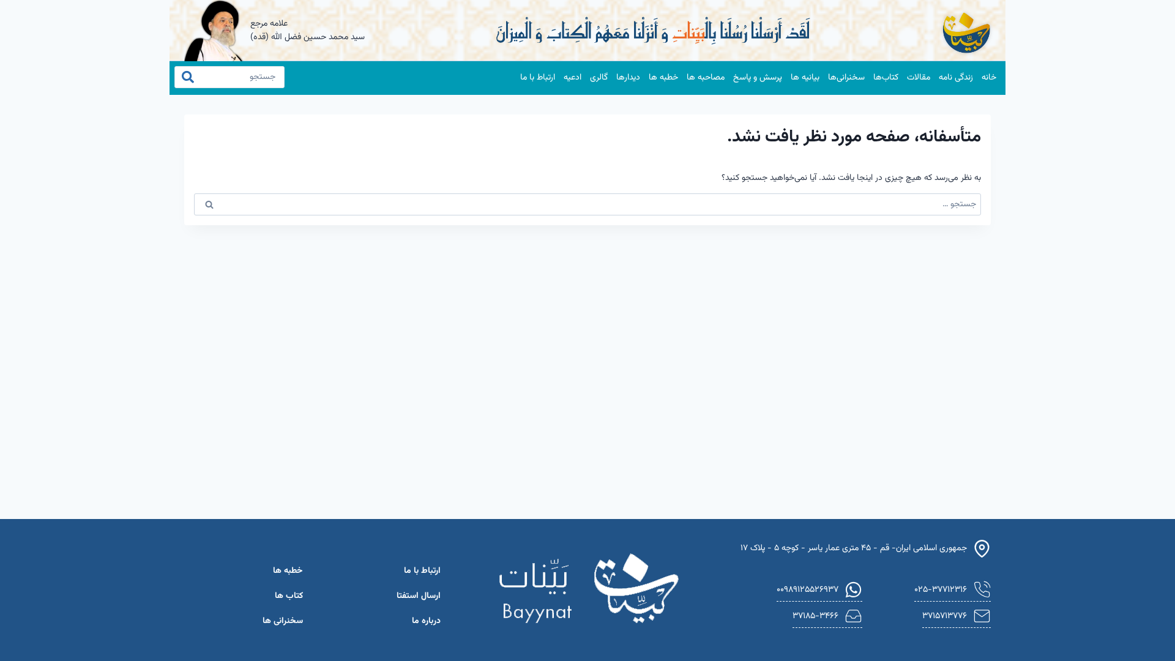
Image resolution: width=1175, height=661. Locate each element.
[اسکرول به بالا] (31, 635)
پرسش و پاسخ (757, 77)
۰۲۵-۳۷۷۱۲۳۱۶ (940, 590)
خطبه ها (663, 77)
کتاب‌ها (885, 77)
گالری (599, 77)
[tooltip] (952, 590)
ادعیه (572, 77)
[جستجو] (194, 77)
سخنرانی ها (283, 621)
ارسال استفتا (419, 596)
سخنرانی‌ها (846, 77)
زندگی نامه (956, 77)
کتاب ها (289, 596)
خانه (989, 77)
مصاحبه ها (706, 77)
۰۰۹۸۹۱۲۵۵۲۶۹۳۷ (807, 590)
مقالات (918, 77)
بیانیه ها (805, 77)
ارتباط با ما (537, 77)
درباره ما (426, 621)
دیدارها (628, 77)
